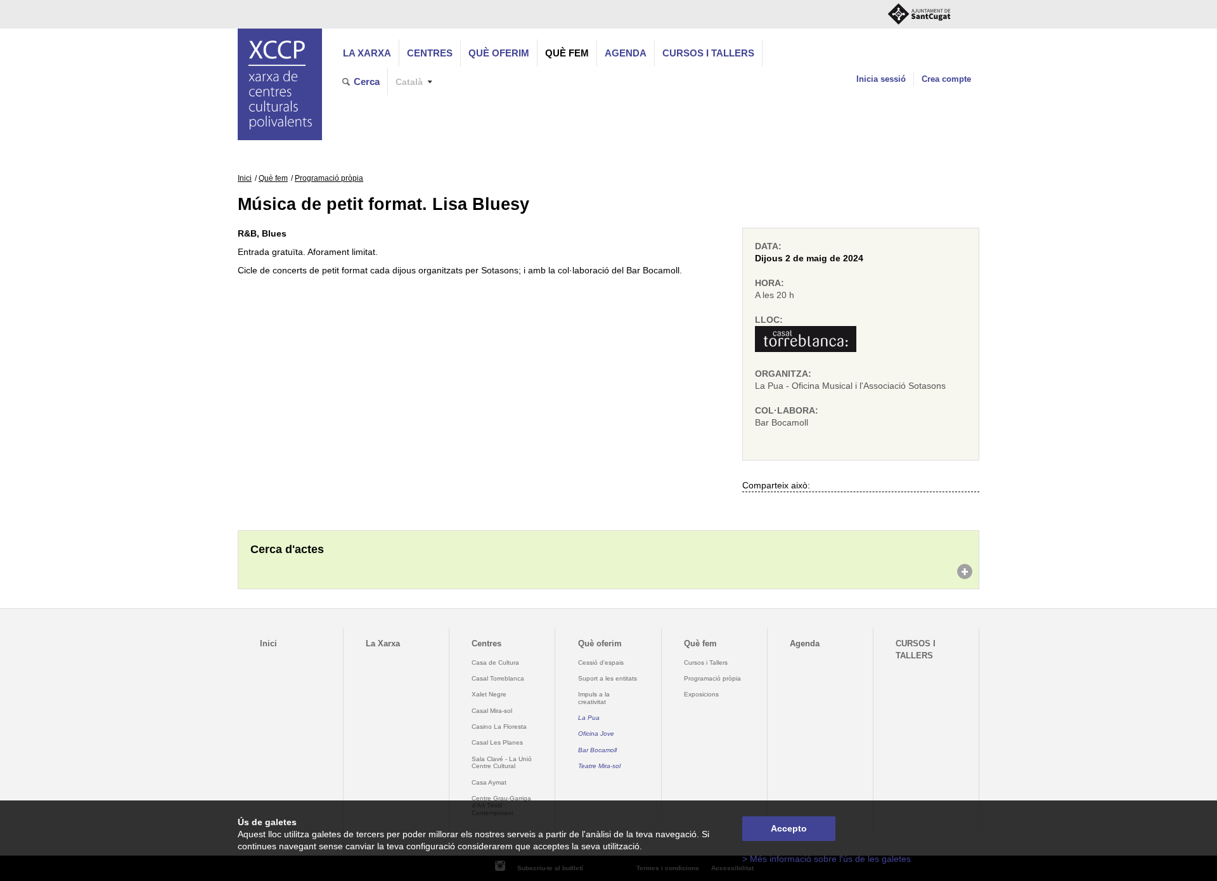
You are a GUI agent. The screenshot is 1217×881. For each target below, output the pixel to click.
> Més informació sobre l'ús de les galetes (826, 859)
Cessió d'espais (601, 662)
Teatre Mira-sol (599, 765)
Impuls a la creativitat (594, 698)
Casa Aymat (489, 782)
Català (409, 82)
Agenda (626, 53)
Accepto (789, 828)
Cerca (367, 81)
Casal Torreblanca (498, 678)
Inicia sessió (881, 79)
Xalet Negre (489, 694)
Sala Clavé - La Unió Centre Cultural (502, 762)
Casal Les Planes (497, 742)
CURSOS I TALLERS (708, 53)
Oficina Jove (596, 733)
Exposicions (701, 694)
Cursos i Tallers (706, 662)
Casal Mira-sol (492, 710)
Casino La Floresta (499, 726)
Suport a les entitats (607, 678)
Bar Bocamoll (597, 750)
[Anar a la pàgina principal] (280, 84)
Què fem (567, 53)
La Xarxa (367, 53)
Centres (430, 53)
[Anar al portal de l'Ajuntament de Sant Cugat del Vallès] (919, 14)
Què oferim (498, 53)
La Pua (589, 717)
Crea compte (946, 79)
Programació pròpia (329, 178)
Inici (245, 178)
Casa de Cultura (495, 662)
